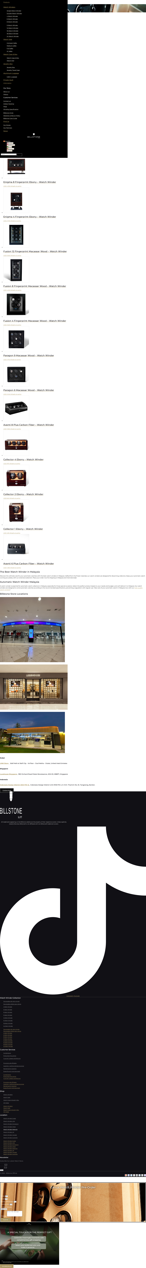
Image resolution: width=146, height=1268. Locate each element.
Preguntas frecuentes (9, 1056)
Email (2, 1167)
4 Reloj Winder (7, 1007)
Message (4, 1216)
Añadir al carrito (16, 186)
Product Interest (6, 1207)
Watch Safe (6, 1097)
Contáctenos (7, 1053)
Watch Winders (8, 1094)
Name (2, 1164)
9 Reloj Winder (7, 1015)
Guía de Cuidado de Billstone (11, 1058)
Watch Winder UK (8, 1132)
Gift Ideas (6, 1103)
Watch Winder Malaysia (10, 1129)
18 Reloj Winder (8, 1023)
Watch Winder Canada (10, 1135)
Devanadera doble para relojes (12, 1004)
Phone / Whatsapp (7, 1201)
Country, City (5, 1204)
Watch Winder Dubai (9, 1118)
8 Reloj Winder (7, 1012)
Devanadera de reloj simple (11, 1001)
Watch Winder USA (9, 1121)
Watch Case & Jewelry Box (11, 1100)
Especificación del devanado (11, 1071)
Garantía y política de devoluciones (13, 1066)
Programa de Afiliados (10, 1063)
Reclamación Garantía (9, 1068)
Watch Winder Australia (10, 1137)
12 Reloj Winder (8, 1018)
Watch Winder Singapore (10, 1124)
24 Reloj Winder (8, 1026)
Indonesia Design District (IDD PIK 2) (14, 785)
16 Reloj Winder (8, 1020)
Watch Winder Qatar (9, 1127)
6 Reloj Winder (7, 1009)
